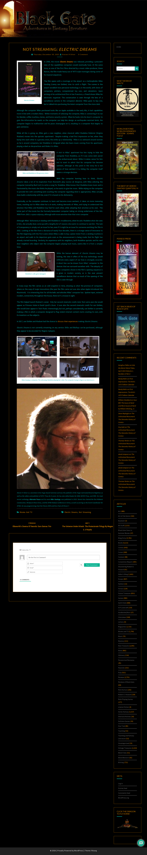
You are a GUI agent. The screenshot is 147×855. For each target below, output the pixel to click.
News (120, 650)
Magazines (122, 627)
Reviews (121, 677)
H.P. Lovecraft (123, 607)
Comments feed (124, 793)
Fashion (121, 584)
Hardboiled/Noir (124, 612)
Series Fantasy (123, 712)
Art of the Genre (124, 516)
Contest (121, 557)
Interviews (122, 617)
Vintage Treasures (124, 748)
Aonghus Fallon (123, 365)
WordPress (78, 850)
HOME (118, 47)
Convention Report (125, 562)
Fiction (120, 589)
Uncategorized (123, 743)
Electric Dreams (71, 512)
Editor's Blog (123, 574)
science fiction (123, 707)
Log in (120, 783)
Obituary (121, 655)
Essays (120, 579)
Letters (121, 622)
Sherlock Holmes (124, 716)
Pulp (120, 672)
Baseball (121, 521)
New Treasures (123, 646)
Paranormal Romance (126, 660)
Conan (120, 552)
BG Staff (121, 525)
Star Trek (121, 726)
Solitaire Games (124, 721)
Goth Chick (122, 603)
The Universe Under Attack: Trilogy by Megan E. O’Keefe (87, 526)
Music (120, 636)
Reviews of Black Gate (126, 682)
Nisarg (94, 850)
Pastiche (121, 668)
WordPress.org (123, 798)
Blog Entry (122, 538)
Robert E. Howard (124, 694)
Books (120, 543)
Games (120, 598)
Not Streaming (85, 512)
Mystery (121, 641)
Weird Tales (122, 753)
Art (119, 511)
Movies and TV (26, 512)
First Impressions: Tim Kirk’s (126, 382)
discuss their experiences (68, 321)
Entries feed (122, 788)
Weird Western (123, 758)
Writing (121, 762)
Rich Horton (122, 690)
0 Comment (83, 54)
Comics (121, 547)
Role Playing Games (125, 699)
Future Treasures (124, 593)
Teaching (121, 731)
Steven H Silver (68, 54)
